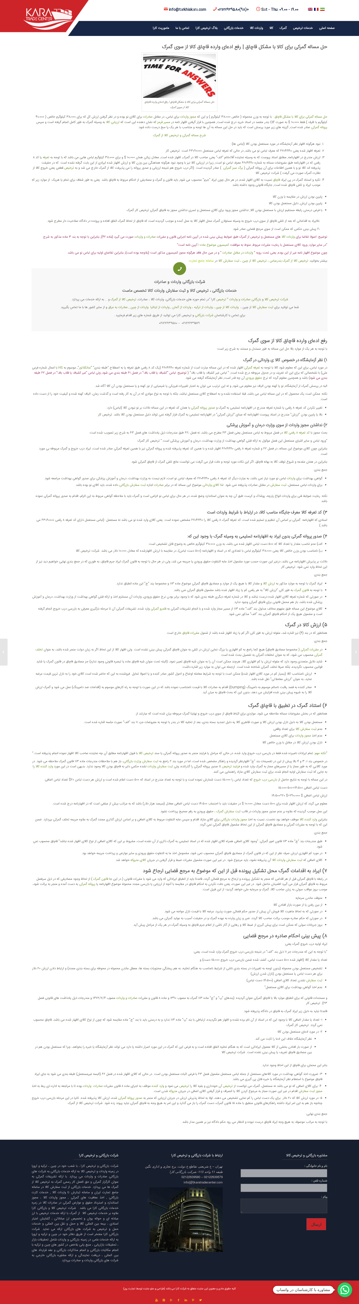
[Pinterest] (193, 1300)
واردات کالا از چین (227, 307)
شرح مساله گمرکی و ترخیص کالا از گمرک (179, 135)
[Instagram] (164, 1300)
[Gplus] (171, 1300)
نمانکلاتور (85, 367)
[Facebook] (178, 1300)
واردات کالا (288, 237)
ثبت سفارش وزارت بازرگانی (140, 761)
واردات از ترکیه (203, 307)
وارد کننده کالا (44, 766)
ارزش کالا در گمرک (303, 625)
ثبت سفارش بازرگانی (132, 485)
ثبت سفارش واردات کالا (287, 860)
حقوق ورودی (254, 378)
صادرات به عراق (118, 307)
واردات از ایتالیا (159, 307)
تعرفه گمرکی (252, 367)
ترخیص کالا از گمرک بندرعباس (289, 261)
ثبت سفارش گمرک (228, 811)
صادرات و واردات (145, 237)
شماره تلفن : (319, 1180)
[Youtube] (156, 1300)
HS (60, 367)
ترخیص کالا (199, 291)
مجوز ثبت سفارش (310, 1091)
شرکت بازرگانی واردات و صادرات (179, 282)
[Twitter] (200, 1300)
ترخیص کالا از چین (255, 261)
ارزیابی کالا (112, 122)
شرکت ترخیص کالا (276, 299)
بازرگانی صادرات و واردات (245, 299)
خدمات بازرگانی (224, 291)
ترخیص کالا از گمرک (123, 299)
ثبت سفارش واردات (160, 766)
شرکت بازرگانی (204, 315)
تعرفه (45, 157)
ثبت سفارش (176, 291)
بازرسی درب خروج (265, 779)
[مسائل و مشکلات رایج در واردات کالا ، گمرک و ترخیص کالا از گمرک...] (355, 652)
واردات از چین (139, 307)
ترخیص (68, 168)
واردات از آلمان (181, 307)
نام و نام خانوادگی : (315, 1166)
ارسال (316, 1224)
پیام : (324, 1196)
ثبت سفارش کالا (228, 261)
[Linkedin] (186, 1300)
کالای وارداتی (210, 485)
